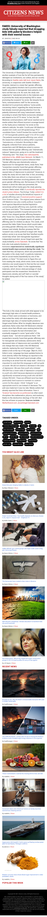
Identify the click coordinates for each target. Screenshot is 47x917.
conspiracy (24, 426)
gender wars (14, 437)
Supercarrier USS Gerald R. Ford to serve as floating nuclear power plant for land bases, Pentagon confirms (23, 843)
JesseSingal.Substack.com (28, 403)
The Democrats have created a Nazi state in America (19, 581)
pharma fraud (32, 440)
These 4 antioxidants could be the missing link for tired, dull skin (22, 773)
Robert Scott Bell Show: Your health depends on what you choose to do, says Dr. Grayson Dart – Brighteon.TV (22, 516)
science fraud (20, 429)
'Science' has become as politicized (16, 393)
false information (8, 429)
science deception (9, 440)
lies (39, 426)
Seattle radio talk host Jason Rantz (27, 80)
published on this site (20, 908)
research (27, 422)
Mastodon (8, 42)
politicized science (37, 437)
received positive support (32, 197)
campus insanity (23, 433)
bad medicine (18, 422)
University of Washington (10, 426)
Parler (17, 42)
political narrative (36, 433)
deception (33, 426)
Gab (26, 42)
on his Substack (21, 242)
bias (38, 429)
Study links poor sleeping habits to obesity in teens (18, 485)
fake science (31, 429)
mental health (7, 422)
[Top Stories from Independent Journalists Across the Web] (23, 17)
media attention (18, 444)
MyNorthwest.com (9, 403)
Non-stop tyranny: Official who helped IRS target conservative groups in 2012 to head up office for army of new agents (21, 659)
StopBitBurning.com (14, 3)
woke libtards (29, 444)
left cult (5, 437)
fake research (24, 437)
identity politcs (21, 440)
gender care (7, 444)
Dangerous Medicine (9, 433)
